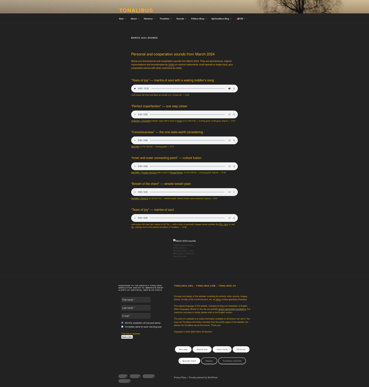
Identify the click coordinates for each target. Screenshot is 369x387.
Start (121, 18)
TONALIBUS (136, 10)
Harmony (148, 18)
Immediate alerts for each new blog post (143, 326)
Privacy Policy (180, 377)
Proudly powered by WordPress (203, 377)
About (134, 18)
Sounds (180, 18)
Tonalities (164, 18)
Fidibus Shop (197, 18)
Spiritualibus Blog (220, 18)
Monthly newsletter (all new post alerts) (142, 322)
